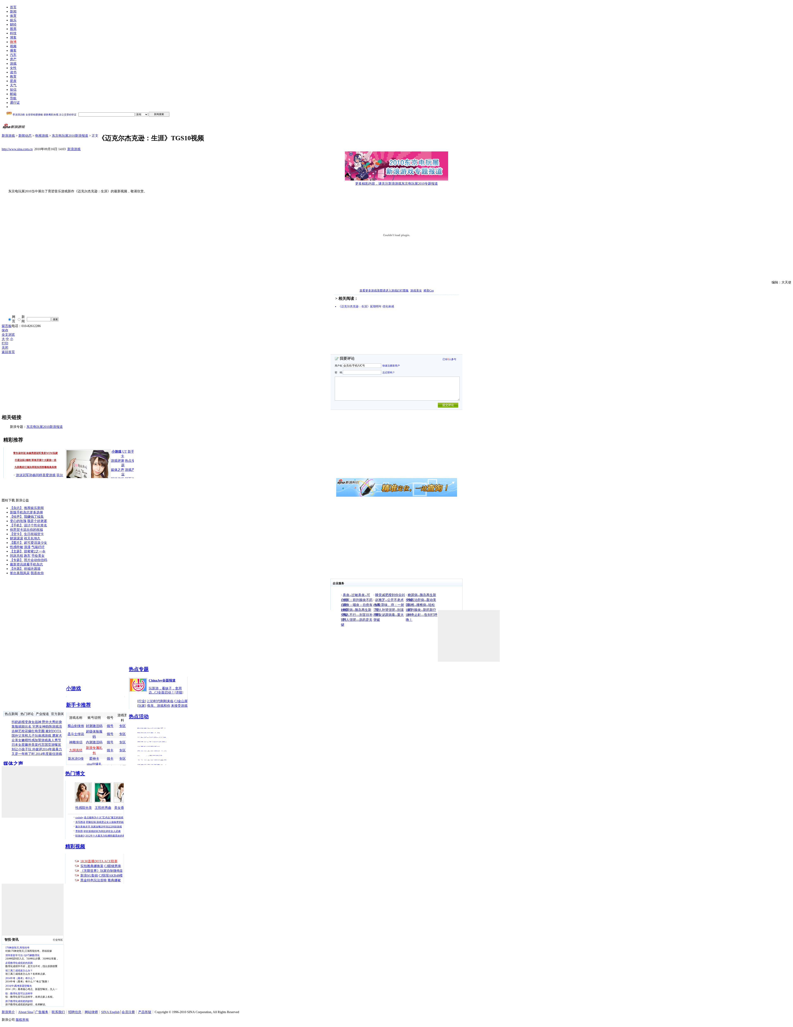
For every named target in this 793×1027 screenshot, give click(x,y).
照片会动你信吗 (35, 560)
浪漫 (27, 547)
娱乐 (13, 20)
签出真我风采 (20, 573)
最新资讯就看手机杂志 (26, 564)
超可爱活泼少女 (35, 542)
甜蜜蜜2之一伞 (34, 551)
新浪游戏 (8, 135)
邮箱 (13, 94)
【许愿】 (16, 568)
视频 (13, 46)
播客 (13, 50)
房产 (13, 59)
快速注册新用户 (391, 365)
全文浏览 (8, 334)
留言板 (7, 326)
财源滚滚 (16, 538)
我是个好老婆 (37, 521)
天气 (13, 85)
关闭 (5, 347)
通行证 (15, 102)
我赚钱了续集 (34, 516)
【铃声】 (16, 516)
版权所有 (22, 1019)
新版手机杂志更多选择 (26, 512)
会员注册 (128, 1012)
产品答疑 (144, 1012)
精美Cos (429, 290)
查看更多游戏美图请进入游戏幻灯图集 (384, 290)
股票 (13, 29)
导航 (13, 98)
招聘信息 (74, 1012)
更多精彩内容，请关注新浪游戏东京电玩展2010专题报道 (396, 183)
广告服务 (41, 1012)
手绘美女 (38, 555)
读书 (13, 72)
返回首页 (8, 352)
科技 (13, 33)
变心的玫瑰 (18, 521)
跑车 (27, 555)
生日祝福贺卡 (34, 534)
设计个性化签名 (35, 525)
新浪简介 (8, 1012)
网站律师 (91, 1012)
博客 (13, 37)
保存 (5, 330)
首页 (13, 7)
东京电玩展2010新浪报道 (70, 135)
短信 (13, 89)
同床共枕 (16, 555)
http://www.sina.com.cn (17, 149)
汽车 (13, 55)
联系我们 (58, 1012)
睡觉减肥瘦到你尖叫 (390, 595)
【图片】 (16, 542)
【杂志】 (16, 508)
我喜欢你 (37, 573)
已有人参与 (449, 359)
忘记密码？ (388, 372)
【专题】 (16, 560)
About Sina (25, 1012)
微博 (13, 42)
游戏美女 (416, 290)
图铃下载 (8, 500)
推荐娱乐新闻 (34, 508)
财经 (13, 24)
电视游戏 (41, 135)
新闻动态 (25, 135)
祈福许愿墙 (32, 568)
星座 (13, 81)
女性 (13, 68)
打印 (5, 343)
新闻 (13, 11)
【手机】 (16, 525)
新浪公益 (22, 500)
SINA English (110, 1012)
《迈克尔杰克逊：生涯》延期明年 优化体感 (366, 306)
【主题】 (16, 551)
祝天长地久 (32, 538)
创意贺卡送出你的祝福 (26, 529)
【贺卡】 (16, 534)
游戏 (13, 63)
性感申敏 (16, 547)
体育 (13, 16)
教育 (13, 76)
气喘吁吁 (38, 547)
